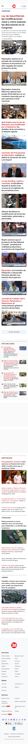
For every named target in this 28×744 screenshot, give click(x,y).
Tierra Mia (4, 687)
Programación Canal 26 (20, 707)
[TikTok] (17, 719)
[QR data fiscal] (14, 730)
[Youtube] (11, 719)
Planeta (17, 668)
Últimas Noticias (6, 656)
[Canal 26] (14, 645)
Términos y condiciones (5, 702)
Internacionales (5, 668)
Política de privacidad (20, 701)
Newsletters (6, 714)
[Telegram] (22, 719)
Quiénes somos (5, 698)
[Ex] (8, 719)
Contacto (17, 698)
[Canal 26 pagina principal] (14, 7)
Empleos (17, 711)
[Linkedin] (14, 719)
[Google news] (25, 719)
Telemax (17, 687)
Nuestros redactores (7, 711)
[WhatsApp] (19, 719)
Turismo (5, 577)
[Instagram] (6, 719)
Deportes (4, 661)
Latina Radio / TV (19, 684)
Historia (3, 666)
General (17, 663)
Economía (17, 661)
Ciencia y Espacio (6, 658)
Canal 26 (4, 684)
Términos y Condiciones (17, 734)
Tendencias (4, 676)
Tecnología (6, 518)
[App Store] (9, 723)
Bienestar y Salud (19, 656)
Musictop (4, 690)
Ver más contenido (14, 332)
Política (16, 671)
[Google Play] (19, 723)
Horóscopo (17, 666)
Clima (16, 658)
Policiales (4, 671)
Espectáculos (7, 458)
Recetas (4, 674)
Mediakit (5, 706)
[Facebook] (3, 719)
